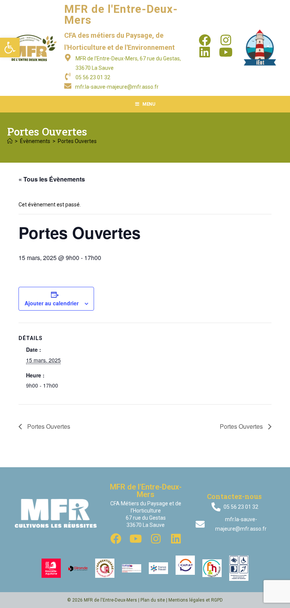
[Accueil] (9, 141)
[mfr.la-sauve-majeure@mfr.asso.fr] (67, 85)
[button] (10, 47)
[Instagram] (226, 40)
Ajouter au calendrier (52, 303)
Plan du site (152, 600)
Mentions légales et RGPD (195, 600)
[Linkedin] (205, 52)
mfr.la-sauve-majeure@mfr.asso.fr (117, 87)
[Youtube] (226, 52)
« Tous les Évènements (52, 179)
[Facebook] (205, 40)
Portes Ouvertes (77, 141)
